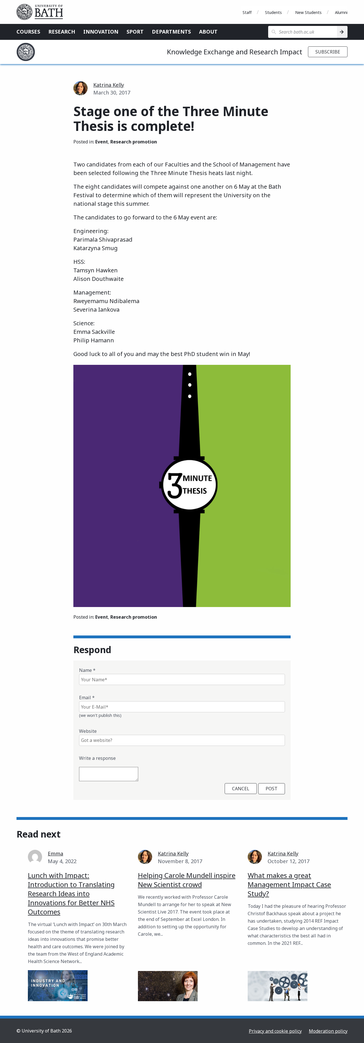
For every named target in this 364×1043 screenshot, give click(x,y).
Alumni (341, 12)
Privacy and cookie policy (275, 1031)
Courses (28, 31)
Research (61, 31)
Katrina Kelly (108, 84)
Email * (87, 697)
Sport (135, 31)
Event (101, 142)
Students (273, 12)
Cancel (240, 788)
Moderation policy (328, 1031)
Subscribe (327, 52)
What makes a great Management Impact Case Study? (289, 884)
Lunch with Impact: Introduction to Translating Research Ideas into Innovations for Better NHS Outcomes (71, 893)
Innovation (100, 31)
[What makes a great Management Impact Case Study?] (277, 986)
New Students (308, 12)
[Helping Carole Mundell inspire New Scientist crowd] (168, 986)
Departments (171, 31)
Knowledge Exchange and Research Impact (234, 51)
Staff (247, 12)
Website (88, 731)
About (208, 31)
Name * (87, 670)
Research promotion (133, 142)
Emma (55, 853)
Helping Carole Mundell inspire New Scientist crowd (186, 880)
